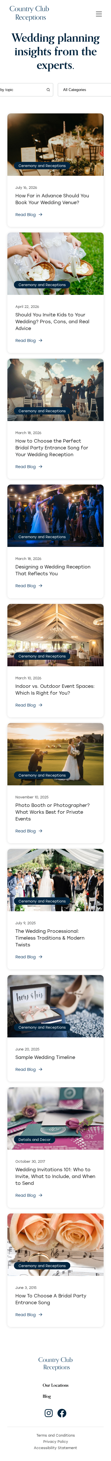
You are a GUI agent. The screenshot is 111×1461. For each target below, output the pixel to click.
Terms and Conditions (55, 1435)
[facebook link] (61, 1413)
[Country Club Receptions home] (29, 14)
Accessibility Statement (55, 1447)
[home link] (55, 1364)
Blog (47, 1396)
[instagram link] (49, 1413)
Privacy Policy (55, 1441)
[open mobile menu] (99, 14)
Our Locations (56, 1385)
